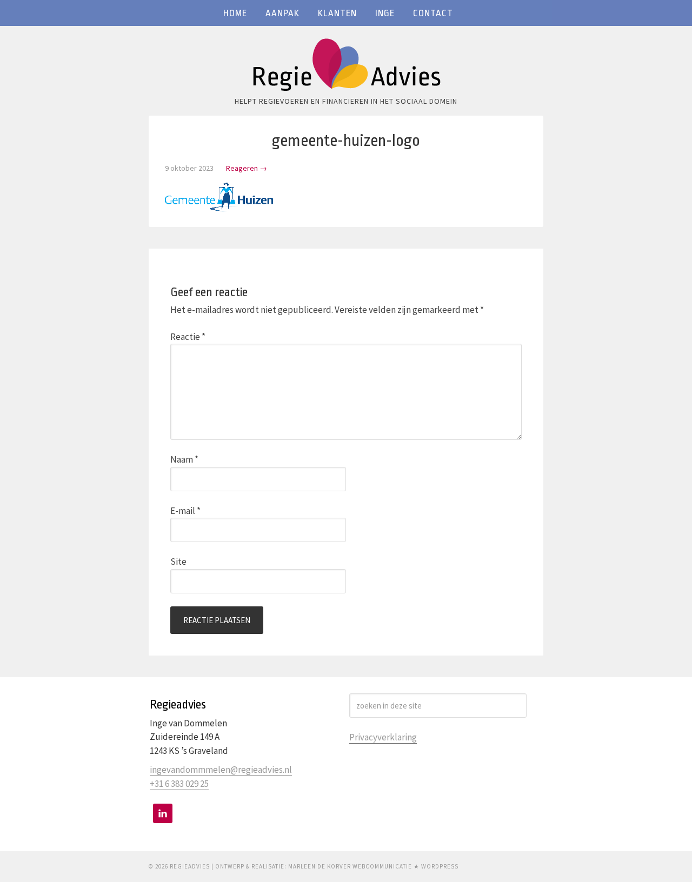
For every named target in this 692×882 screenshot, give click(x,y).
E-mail (185, 511)
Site (178, 561)
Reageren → (246, 168)
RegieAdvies (346, 67)
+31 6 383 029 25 (179, 784)
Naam (184, 459)
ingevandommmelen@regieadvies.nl (221, 770)
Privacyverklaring (383, 737)
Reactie (187, 337)
